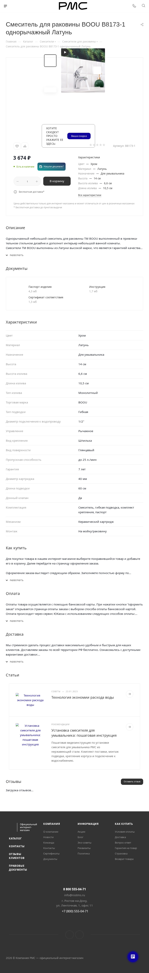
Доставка (120, 837)
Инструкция (97, 287)
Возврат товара (124, 859)
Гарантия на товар (126, 848)
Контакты (16, 846)
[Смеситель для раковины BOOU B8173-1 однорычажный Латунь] (83, 70)
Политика (84, 853)
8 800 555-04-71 (74, 889)
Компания (51, 824)
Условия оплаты (125, 831)
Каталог (15, 838)
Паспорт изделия (40, 287)
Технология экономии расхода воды (82, 697)
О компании (50, 831)
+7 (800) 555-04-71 (75, 911)
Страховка (121, 853)
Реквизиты (84, 848)
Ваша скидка (79, 136)
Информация (88, 824)
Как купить (124, 824)
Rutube (79, 934)
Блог (80, 837)
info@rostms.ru (74, 895)
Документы (50, 859)
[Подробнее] (129, 694)
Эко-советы (84, 842)
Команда (48, 842)
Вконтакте (69, 934)
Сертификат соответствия (46, 297)
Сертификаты (51, 853)
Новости (48, 837)
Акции (81, 831)
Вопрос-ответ (123, 842)
